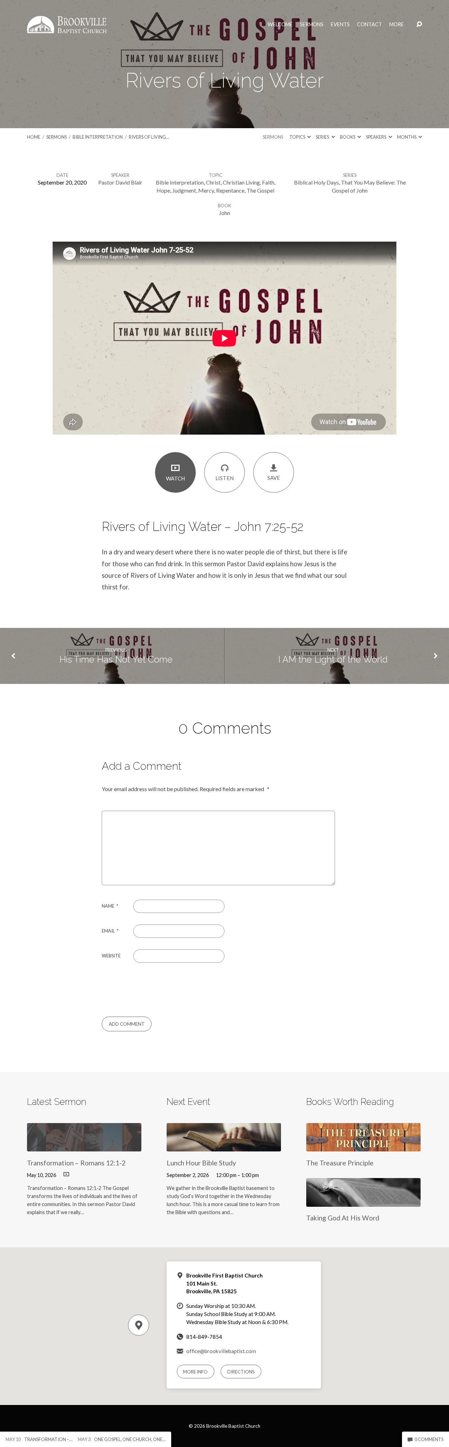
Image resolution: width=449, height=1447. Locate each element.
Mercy (206, 190)
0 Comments (428, 1439)
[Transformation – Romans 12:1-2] (84, 1146)
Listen (224, 478)
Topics (297, 137)
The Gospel (260, 190)
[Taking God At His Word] (363, 1201)
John (224, 212)
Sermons (311, 24)
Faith (268, 182)
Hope (163, 190)
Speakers (376, 137)
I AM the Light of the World (333, 659)
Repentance (230, 190)
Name (110, 906)
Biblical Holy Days (316, 182)
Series (323, 137)
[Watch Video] (66, 1174)
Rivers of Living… (149, 137)
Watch (175, 478)
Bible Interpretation (98, 137)
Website (111, 955)
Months (407, 137)
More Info (195, 1372)
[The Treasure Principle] (363, 1146)
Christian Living (241, 182)
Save (273, 478)
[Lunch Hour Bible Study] (224, 1146)
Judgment (184, 190)
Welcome (280, 24)
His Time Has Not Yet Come (116, 659)
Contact (369, 24)
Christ (213, 182)
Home (33, 137)
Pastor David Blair (120, 182)
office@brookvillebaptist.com (221, 1351)
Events (340, 24)
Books (348, 137)
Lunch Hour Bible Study (201, 1163)
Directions (241, 1372)
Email (110, 931)
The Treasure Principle (340, 1163)
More (396, 24)
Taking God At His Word (342, 1218)
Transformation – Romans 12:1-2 (76, 1163)
